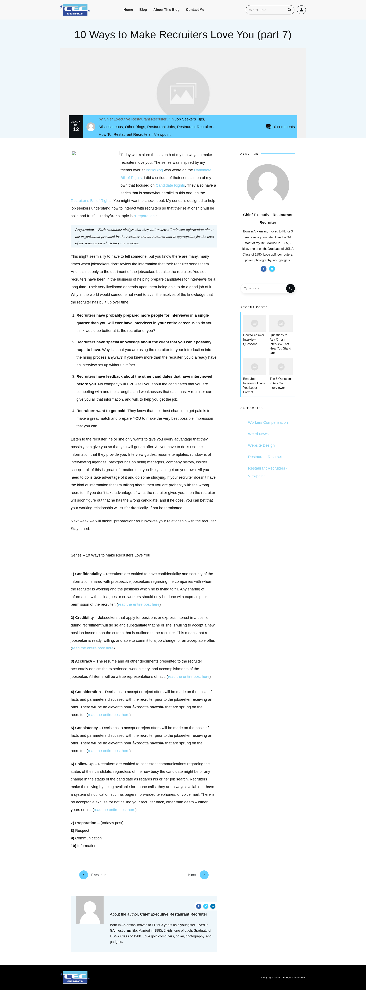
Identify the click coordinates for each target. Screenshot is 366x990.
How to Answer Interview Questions (253, 339)
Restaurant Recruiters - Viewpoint (142, 134)
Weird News (258, 434)
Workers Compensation (268, 422)
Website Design (261, 445)
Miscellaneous (111, 127)
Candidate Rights (170, 185)
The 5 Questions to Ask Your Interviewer (281, 383)
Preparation (145, 216)
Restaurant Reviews (265, 457)
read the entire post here (138, 604)
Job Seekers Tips (189, 119)
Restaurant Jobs (161, 127)
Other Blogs (135, 127)
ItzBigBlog (154, 170)
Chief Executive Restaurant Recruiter (135, 119)
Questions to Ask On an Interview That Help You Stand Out (280, 344)
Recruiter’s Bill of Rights (91, 201)
